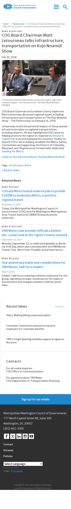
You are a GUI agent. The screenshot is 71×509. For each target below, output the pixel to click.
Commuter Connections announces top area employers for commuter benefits (30, 327)
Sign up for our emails (35, 399)
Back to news (11, 170)
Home (5, 24)
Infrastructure (16, 165)
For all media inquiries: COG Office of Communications (24, 370)
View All (60, 307)
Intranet (8, 450)
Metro (27, 165)
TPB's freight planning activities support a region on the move (35, 341)
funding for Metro (12, 151)
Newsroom (18, 24)
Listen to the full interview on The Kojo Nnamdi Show (33, 156)
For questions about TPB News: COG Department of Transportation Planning (33, 379)
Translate (16, 471)
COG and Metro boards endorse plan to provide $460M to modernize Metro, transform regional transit (33, 195)
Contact (8, 444)
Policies (7, 456)
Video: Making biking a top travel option (28, 315)
